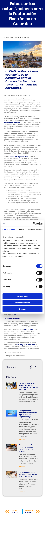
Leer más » (22, 405)
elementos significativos (19, 156)
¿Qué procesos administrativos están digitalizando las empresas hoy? (28, 414)
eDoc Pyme (28, 329)
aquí (15, 315)
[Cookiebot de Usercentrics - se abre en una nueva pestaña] (32, 223)
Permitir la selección (22, 303)
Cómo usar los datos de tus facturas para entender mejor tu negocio (28, 448)
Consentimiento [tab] (9, 229)
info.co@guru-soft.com (25, 345)
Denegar (22, 309)
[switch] (39, 273)
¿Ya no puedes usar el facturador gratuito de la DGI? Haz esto (28, 474)
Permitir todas (22, 296)
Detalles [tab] (21, 229)
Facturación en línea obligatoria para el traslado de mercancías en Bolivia (28, 386)
